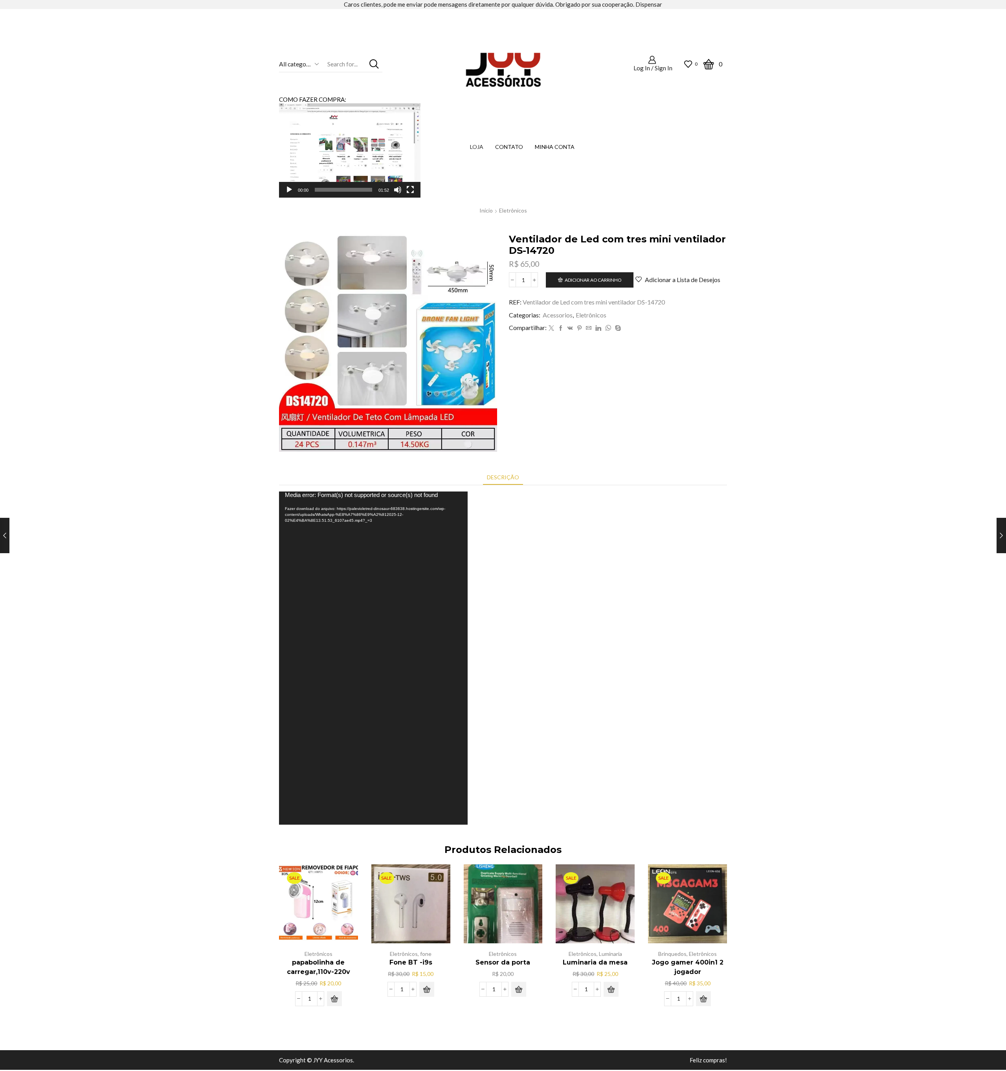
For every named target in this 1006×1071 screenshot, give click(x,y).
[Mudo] (398, 190)
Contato (509, 146)
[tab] (503, 477)
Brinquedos (672, 953)
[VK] (570, 328)
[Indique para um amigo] (588, 328)
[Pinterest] (579, 328)
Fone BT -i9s (410, 962)
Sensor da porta (502, 962)
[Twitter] (551, 328)
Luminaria (610, 953)
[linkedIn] (598, 328)
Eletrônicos (513, 210)
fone (425, 953)
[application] (349, 150)
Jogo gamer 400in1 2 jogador (687, 967)
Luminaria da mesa (595, 962)
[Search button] (374, 64)
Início (486, 210)
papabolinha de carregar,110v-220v (318, 967)
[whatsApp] (608, 328)
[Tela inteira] (410, 190)
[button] (349, 150)
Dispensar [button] (648, 4)
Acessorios (558, 315)
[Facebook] (560, 328)
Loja (476, 146)
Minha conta (555, 146)
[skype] (617, 328)
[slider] (343, 190)
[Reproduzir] (289, 190)
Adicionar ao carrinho (593, 280)
